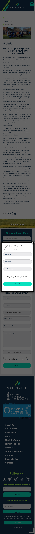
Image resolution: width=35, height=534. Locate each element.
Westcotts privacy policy (23, 278)
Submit (17, 284)
